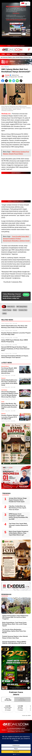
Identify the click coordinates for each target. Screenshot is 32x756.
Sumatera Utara (23, 310)
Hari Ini (8, 699)
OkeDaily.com (6, 113)
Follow (26, 294)
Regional (15, 54)
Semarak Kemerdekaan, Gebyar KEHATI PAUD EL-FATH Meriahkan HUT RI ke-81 (14, 642)
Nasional (7, 66)
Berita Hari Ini (10, 306)
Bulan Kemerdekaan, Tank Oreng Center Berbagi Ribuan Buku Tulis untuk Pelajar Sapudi (14, 624)
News (8, 54)
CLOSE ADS (26, 1)
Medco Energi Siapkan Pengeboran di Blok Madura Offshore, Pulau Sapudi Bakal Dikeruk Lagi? (18, 533)
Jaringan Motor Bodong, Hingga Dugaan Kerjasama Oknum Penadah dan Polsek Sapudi (18, 500)
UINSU (4, 313)
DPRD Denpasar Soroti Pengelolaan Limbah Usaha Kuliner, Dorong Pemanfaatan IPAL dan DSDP (18, 516)
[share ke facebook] (3, 81)
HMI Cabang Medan (22, 306)
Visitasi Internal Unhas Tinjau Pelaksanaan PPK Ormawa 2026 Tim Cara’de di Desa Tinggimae (15, 617)
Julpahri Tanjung (7, 310)
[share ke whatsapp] (10, 81)
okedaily (7, 75)
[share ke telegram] (14, 81)
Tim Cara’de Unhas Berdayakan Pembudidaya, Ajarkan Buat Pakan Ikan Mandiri (14, 631)
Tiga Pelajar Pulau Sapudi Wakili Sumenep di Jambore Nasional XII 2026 (18, 525)
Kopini (29, 54)
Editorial (22, 54)
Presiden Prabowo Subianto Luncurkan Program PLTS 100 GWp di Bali (9, 417)
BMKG (29, 715)
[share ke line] (18, 81)
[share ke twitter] (7, 81)
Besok (22, 699)
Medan (15, 310)
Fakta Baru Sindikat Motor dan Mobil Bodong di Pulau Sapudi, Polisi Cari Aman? (17, 507)
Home (3, 54)
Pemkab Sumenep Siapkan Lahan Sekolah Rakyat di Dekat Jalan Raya (15, 637)
